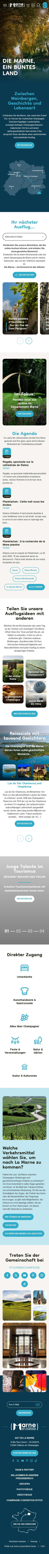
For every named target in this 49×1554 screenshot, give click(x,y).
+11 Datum (7, 456)
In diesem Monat (14, 587)
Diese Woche (31, 570)
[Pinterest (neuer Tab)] (33, 1275)
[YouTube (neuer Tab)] (24, 1275)
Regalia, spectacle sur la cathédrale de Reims (18, 463)
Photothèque (25, 1489)
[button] (20, 341)
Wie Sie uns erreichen (24, 1524)
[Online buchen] (45, 5)
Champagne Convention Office (25, 1500)
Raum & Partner (24, 1470)
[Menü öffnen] (5, 5)
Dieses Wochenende (24, 579)
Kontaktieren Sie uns (24, 1453)
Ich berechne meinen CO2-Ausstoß (23, 1234)
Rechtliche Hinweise (17, 1541)
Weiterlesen (24, 414)
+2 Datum (7, 536)
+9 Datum (7, 496)
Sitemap (34, 1541)
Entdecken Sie (24, 145)
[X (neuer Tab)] (16, 1275)
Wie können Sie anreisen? (18, 1217)
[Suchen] (39, 5)
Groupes (24, 1484)
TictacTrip (10, 1225)
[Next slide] (29, 838)
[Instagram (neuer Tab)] (42, 1275)
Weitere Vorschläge (24, 714)
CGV (43, 1546)
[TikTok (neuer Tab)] (24, 1284)
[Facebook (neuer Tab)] (7, 1275)
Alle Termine (35, 587)
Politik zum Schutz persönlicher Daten (20, 1546)
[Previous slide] (20, 838)
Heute (15, 570)
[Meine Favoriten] (33, 5)
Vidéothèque (24, 1495)
